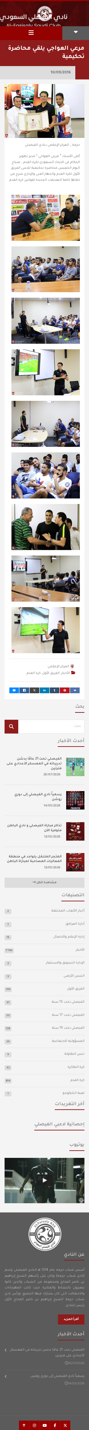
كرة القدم (33, 673)
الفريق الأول (51, 673)
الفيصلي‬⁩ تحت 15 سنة (68, 1002)
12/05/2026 (52, 837)
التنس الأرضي (74, 976)
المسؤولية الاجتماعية (68, 1041)
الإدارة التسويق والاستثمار (65, 963)
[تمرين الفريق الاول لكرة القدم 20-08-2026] (44, 1180)
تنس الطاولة (74, 1054)
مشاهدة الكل (46, 882)
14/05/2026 (52, 806)
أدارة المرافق (74, 924)
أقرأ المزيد (71, 1319)
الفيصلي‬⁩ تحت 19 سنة (68, 1028)
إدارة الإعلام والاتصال (68, 937)
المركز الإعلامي (58, 667)
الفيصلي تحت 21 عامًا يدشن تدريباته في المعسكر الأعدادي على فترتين (34, 764)
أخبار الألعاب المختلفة (67, 911)
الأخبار (65, 673)
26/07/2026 (51, 775)
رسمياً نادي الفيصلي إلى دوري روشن (57, 1376)
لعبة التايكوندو (73, 1093)
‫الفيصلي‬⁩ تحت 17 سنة (68, 1015)
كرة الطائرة (76, 1067)
